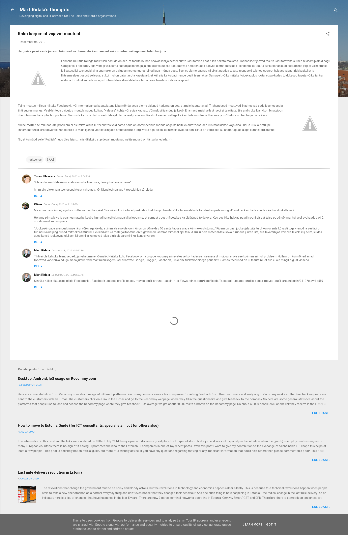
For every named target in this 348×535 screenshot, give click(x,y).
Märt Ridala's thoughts (44, 9)
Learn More (252, 524)
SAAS (51, 159)
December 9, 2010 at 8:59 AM (68, 274)
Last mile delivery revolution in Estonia (50, 472)
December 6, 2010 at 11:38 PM (61, 204)
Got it (271, 524)
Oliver (38, 204)
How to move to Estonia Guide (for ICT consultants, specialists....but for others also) (88, 425)
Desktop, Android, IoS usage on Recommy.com (57, 378)
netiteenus (35, 159)
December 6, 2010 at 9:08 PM (73, 176)
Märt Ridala (42, 250)
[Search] (335, 11)
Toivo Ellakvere (44, 176)
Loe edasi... (321, 413)
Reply (38, 195)
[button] (327, 34)
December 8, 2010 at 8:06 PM (68, 250)
